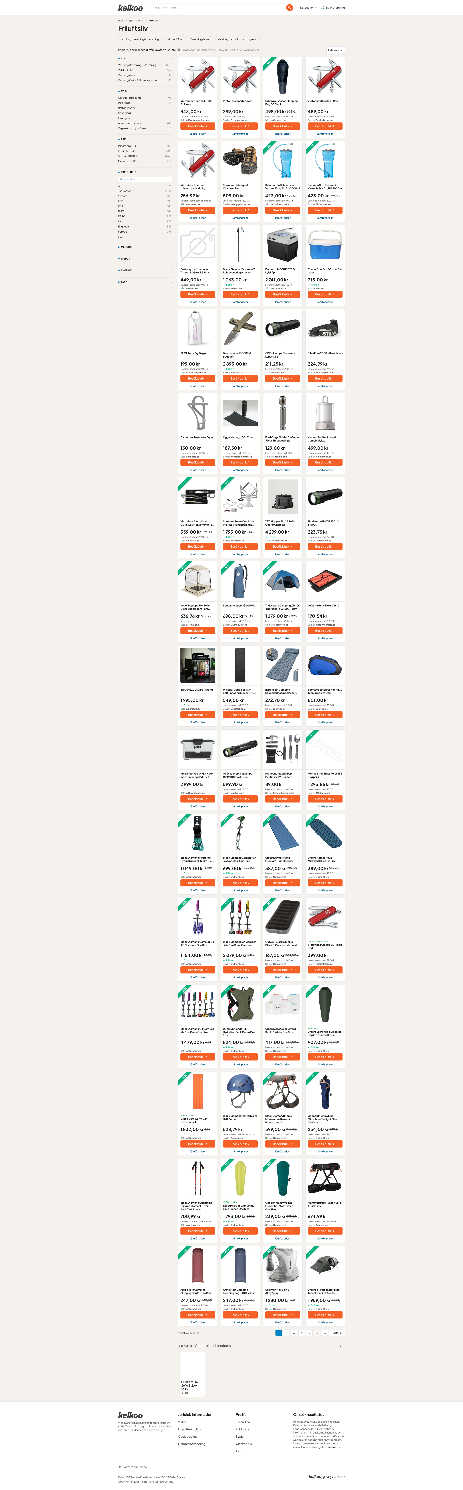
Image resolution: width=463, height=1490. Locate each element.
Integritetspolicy (189, 1429)
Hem (121, 20)
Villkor (182, 1422)
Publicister (243, 1429)
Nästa (335, 1332)
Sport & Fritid (136, 20)
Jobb (239, 1451)
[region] (231, 39)
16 (324, 1332)
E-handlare (243, 1422)
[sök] (289, 7)
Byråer (240, 1436)
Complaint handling (191, 1444)
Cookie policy (188, 1436)
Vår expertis (244, 1444)
